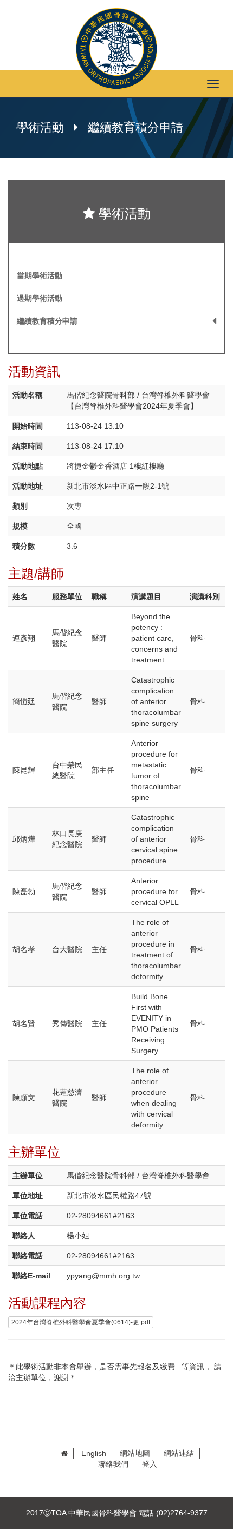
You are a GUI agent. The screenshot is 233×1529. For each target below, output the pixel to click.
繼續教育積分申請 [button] (47, 321)
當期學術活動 (39, 275)
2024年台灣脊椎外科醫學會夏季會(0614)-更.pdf (80, 1322)
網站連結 (179, 1453)
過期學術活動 (39, 298)
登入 (149, 1464)
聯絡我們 (113, 1464)
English (93, 1453)
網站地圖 (135, 1453)
